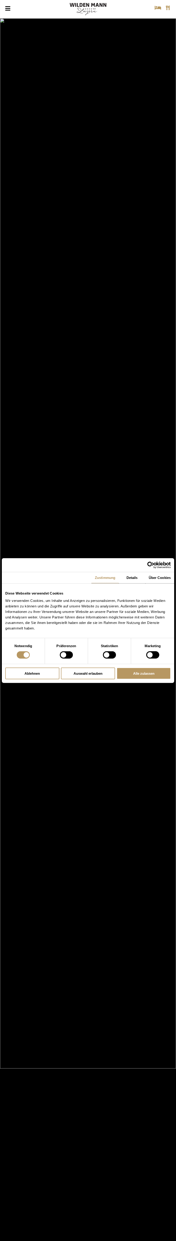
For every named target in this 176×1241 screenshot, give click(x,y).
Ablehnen (32, 673)
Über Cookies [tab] (160, 578)
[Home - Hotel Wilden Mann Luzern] (88, 11)
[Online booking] (158, 7)
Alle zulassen (143, 673)
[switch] (66, 655)
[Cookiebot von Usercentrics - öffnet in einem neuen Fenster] (151, 565)
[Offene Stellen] (150, 51)
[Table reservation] (168, 7)
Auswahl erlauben (88, 673)
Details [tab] (132, 578)
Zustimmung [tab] (105, 578)
